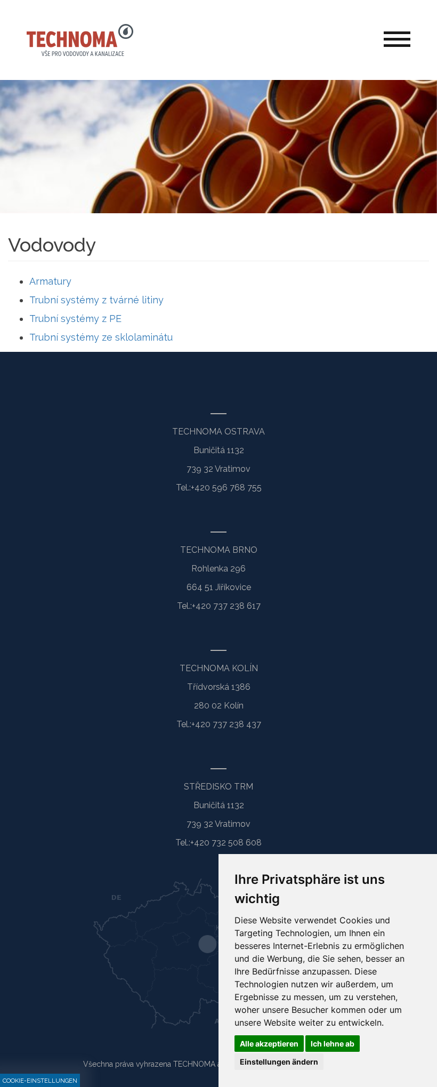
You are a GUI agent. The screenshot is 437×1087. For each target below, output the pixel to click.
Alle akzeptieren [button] (269, 1043)
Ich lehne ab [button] (332, 1043)
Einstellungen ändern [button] (279, 1061)
